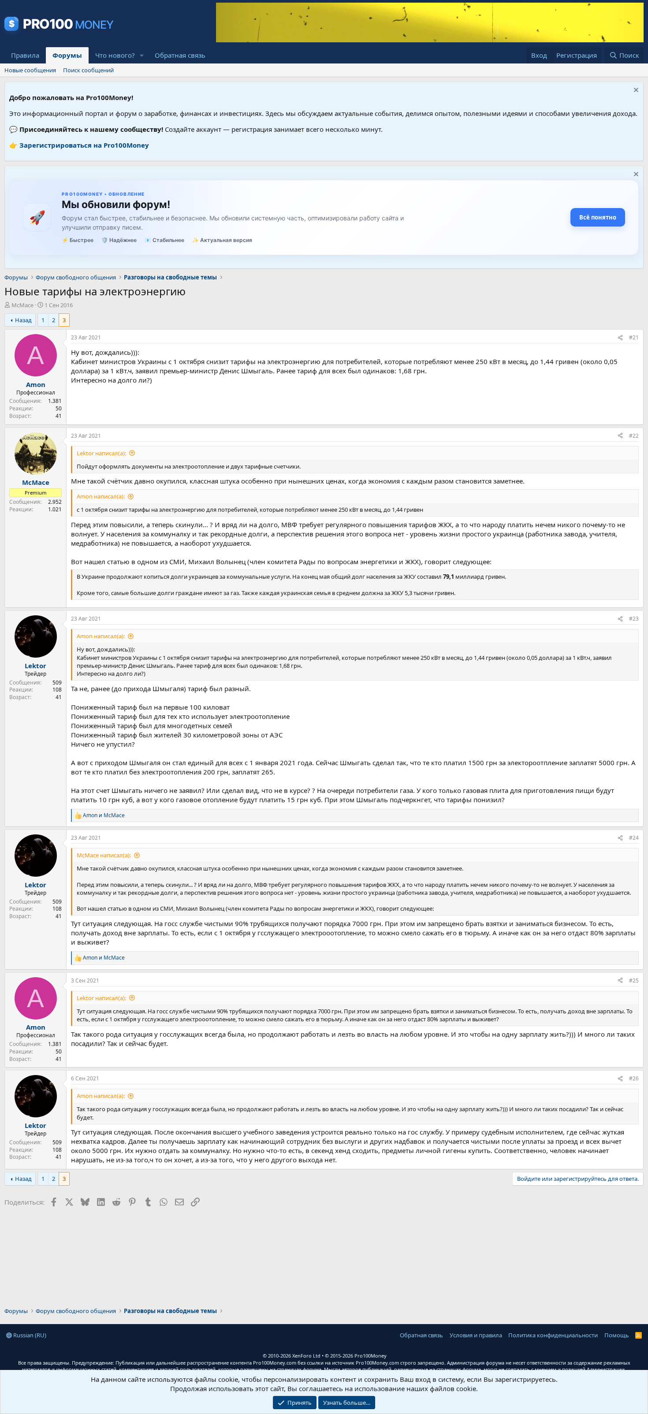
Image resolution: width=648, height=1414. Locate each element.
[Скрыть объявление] (635, 91)
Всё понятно (597, 217)
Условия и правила (476, 1335)
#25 (634, 980)
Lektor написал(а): (101, 453)
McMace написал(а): (104, 855)
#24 (634, 837)
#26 (634, 1078)
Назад (23, 320)
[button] (142, 55)
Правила (25, 55)
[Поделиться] (620, 338)
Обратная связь (180, 55)
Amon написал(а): (101, 496)
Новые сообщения (30, 70)
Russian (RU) (29, 1335)
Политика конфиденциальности (553, 1335)
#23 (634, 618)
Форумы (67, 55)
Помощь (616, 1335)
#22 (634, 435)
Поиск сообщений (88, 70)
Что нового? (115, 55)
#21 (634, 337)
